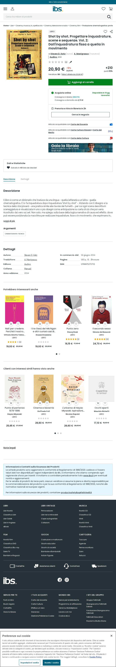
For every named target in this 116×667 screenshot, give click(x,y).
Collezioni (45, 522)
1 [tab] (24, 77)
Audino (53, 57)
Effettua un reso (37, 608)
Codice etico (64, 616)
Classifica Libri (9, 514)
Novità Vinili (84, 522)
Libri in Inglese (9, 522)
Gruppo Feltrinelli (93, 600)
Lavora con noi (65, 612)
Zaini (81, 551)
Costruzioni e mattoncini (51, 539)
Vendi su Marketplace (68, 608)
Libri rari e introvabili (49, 514)
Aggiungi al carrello (82, 82)
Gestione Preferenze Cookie (42, 616)
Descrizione (9, 179)
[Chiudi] (111, 636)
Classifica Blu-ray (11, 547)
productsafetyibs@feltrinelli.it (76, 492)
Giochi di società (48, 547)
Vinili (81, 518)
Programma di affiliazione (70, 604)
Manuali (27, 269)
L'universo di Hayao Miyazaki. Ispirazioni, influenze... (72, 409)
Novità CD (83, 511)
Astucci (82, 555)
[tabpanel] (24, 55)
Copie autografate (49, 518)
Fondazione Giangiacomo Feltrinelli (97, 611)
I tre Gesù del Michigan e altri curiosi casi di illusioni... (43, 330)
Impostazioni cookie (30, 662)
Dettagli (25, 179)
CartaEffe (7, 608)
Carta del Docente (79, 124)
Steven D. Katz (58, 53)
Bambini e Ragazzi (11, 555)
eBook (6, 526)
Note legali (9, 447)
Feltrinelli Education (94, 617)
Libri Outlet (7, 518)
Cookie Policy (95, 657)
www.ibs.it (88, 475)
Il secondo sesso (102, 328)
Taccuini (83, 539)
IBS (58, 74)
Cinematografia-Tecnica (14, 234)
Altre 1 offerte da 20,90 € (72, 74)
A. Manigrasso (81, 53)
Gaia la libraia (9, 612)
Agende (82, 543)
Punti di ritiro (8, 600)
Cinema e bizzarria (43, 408)
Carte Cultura (37, 604)
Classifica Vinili (85, 526)
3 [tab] (60, 433)
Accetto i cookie (51, 662)
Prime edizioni (47, 511)
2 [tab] (59, 354)
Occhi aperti (102, 408)
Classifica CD (85, 514)
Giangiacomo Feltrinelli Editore (96, 605)
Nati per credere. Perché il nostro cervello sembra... (14, 330)
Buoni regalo (8, 604)
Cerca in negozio (80, 114)
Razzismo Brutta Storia (96, 621)
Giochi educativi (48, 543)
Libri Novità (8, 511)
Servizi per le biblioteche (69, 600)
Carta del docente (39, 600)
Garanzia (35, 612)
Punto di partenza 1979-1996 (14, 409)
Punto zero (72, 328)
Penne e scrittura (86, 547)
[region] (58, 649)
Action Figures (47, 555)
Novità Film (8, 539)
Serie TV (6, 551)
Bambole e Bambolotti (51, 551)
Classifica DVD (9, 543)
